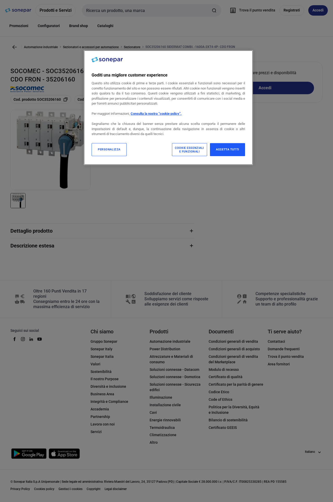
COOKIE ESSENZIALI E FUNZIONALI (189, 149)
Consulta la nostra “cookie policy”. (156, 114)
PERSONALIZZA (109, 149)
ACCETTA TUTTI (227, 149)
